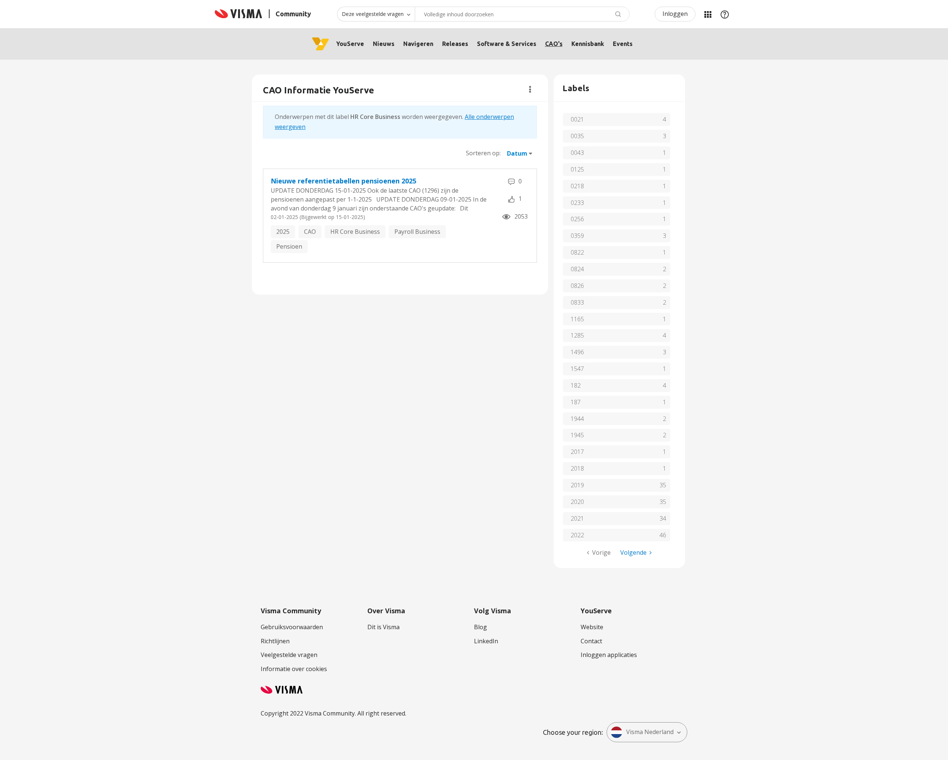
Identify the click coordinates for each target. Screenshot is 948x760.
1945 (577, 435)
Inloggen (675, 14)
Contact (591, 641)
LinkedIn (486, 641)
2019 (577, 485)
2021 (577, 518)
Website (592, 627)
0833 (577, 302)
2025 (283, 232)
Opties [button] (530, 89)
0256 (577, 219)
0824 (577, 269)
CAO (310, 232)
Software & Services (506, 43)
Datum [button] (517, 153)
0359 (577, 236)
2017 (577, 452)
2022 (577, 535)
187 (576, 402)
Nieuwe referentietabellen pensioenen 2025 (343, 180)
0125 (577, 169)
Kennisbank (587, 43)
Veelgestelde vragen (289, 655)
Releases (455, 43)
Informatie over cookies (294, 669)
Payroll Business (417, 232)
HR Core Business (355, 232)
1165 (577, 319)
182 (576, 385)
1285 (577, 335)
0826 (577, 286)
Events (622, 43)
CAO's (554, 43)
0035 (577, 136)
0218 (577, 186)
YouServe (350, 43)
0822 (577, 252)
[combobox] (522, 14)
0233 (577, 203)
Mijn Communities (707, 14)
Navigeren (418, 43)
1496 (577, 352)
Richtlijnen (275, 641)
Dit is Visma (383, 627)
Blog (480, 627)
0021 (577, 119)
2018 (577, 468)
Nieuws (383, 43)
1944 (577, 419)
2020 (577, 502)
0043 (577, 153)
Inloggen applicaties (609, 655)
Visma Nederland (650, 732)
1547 (577, 369)
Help (724, 14)
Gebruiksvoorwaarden (292, 627)
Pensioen (289, 246)
